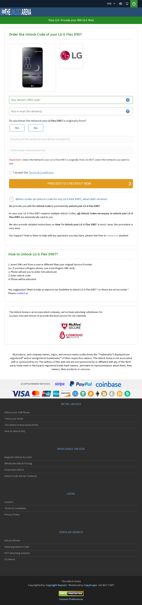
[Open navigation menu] (4, 12)
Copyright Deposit (56, 585)
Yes (17, 128)
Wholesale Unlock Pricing (18, 463)
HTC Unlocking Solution (17, 553)
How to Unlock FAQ (14, 431)
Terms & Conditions (41, 173)
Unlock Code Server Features (20, 476)
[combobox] (71, 139)
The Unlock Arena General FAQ (21, 425)
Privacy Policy (12, 514)
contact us (112, 236)
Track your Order (13, 419)
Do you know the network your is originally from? (47, 121)
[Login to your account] (134, 3)
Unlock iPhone (12, 540)
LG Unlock (9, 559)
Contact (8, 502)
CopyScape (90, 585)
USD (109, 4)
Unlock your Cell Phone (17, 412)
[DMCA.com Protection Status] (71, 594)
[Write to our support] (120, 3)
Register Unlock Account (18, 457)
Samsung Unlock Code (16, 547)
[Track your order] (127, 3)
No (36, 128)
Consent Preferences (71, 599)
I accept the (33, 173)
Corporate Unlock (14, 470)
